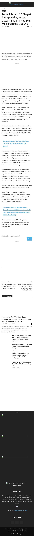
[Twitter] (21, 522)
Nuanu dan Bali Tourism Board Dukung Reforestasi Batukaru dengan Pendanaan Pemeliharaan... (16, 319)
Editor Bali (4, 323)
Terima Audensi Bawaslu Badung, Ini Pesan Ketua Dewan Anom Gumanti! (9, 286)
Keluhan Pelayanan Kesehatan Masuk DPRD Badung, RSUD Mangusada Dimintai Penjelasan (21, 355)
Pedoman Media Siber (10, 529)
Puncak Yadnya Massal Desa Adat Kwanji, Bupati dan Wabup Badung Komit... (21, 363)
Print (29, 239)
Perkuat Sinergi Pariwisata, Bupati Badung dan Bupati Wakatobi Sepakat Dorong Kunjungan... (21, 337)
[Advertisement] (17, 75)
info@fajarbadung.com (20, 510)
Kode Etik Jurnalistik (22, 529)
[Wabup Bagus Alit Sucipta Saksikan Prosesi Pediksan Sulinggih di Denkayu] (6, 347)
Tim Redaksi (23, 531)
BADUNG (4, 11)
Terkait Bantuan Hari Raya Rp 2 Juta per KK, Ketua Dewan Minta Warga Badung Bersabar (25, 287)
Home (3, 8)
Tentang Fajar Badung (13, 531)
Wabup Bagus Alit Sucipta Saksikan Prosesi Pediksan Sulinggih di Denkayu (22, 346)
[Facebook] (12, 522)
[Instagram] (17, 522)
